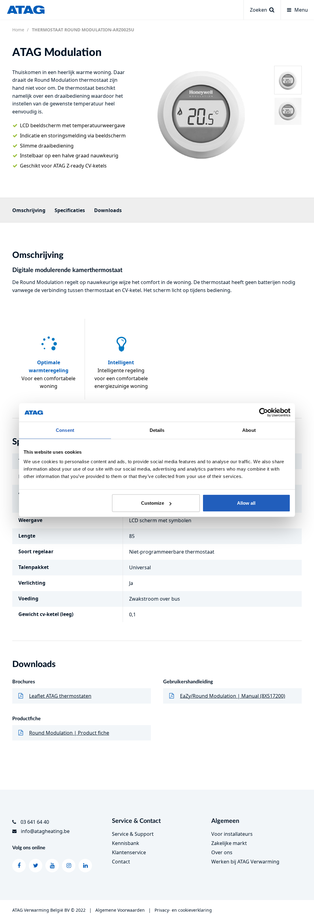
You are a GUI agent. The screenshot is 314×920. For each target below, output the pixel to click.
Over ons (221, 852)
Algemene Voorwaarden (120, 910)
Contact (121, 861)
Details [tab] (157, 429)
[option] (201, 112)
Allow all (246, 503)
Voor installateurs (232, 834)
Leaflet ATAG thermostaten (60, 696)
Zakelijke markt (229, 843)
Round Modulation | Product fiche (69, 732)
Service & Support (133, 834)
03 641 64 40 (35, 822)
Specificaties (70, 210)
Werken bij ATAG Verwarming (245, 861)
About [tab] (249, 429)
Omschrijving (28, 210)
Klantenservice (129, 852)
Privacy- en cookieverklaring (183, 910)
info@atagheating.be (45, 831)
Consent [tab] (65, 429)
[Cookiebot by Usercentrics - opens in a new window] (263, 412)
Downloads (108, 210)
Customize (152, 503)
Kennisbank (125, 843)
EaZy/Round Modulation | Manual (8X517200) (232, 696)
